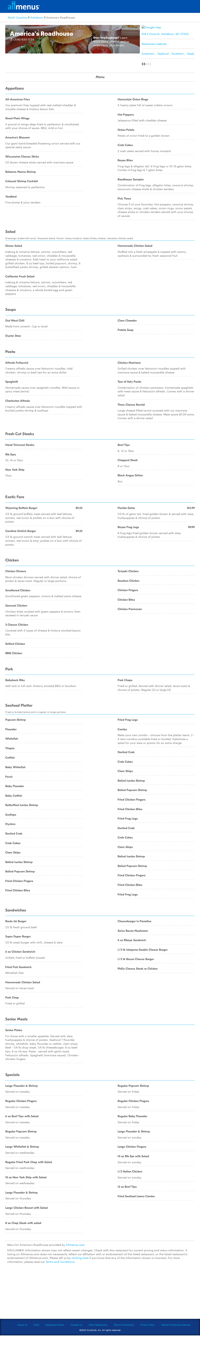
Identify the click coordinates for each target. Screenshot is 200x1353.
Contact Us (76, 1324)
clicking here (79, 1258)
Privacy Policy (147, 1324)
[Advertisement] (100, 1293)
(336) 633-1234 (23, 39)
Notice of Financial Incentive (175, 1324)
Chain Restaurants (98, 1324)
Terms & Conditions (124, 1324)
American (148, 53)
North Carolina (17, 17)
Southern (178, 53)
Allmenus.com (75, 1245)
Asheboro (36, 17)
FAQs (36, 1324)
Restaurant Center (55, 1324)
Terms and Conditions (60, 1262)
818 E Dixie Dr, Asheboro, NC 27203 (165, 34)
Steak (190, 53)
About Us (22, 1324)
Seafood (163, 53)
